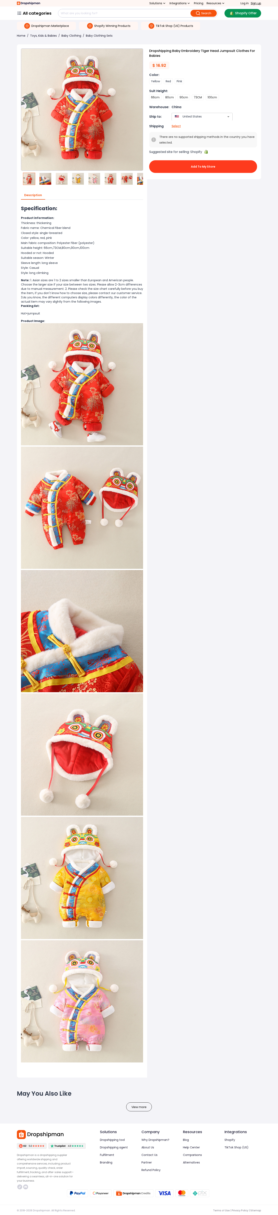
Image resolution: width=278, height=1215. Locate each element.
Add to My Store (203, 167)
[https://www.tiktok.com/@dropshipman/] (19, 1186)
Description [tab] (33, 195)
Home (21, 36)
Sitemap (255, 1210)
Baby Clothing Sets (99, 36)
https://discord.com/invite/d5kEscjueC (26, 1186)
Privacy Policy (240, 1210)
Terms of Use (221, 1210)
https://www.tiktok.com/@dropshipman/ (20, 1186)
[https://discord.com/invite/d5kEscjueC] (25, 1186)
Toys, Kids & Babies (43, 36)
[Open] (228, 117)
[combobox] (196, 116)
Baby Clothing (71, 36)
